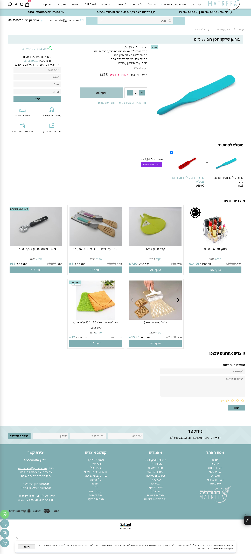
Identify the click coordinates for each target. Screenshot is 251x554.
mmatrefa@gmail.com (32, 468)
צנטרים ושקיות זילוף (95, 472)
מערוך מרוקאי (155, 472)
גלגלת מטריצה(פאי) (155, 322)
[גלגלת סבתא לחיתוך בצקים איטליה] (36, 245)
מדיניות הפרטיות (204, 548)
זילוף (96, 487)
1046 (211, 259)
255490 (137, 68)
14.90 (195, 263)
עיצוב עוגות (95, 491)
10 (174, 263)
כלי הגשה (95, 479)
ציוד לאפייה (95, 495)
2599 (92, 259)
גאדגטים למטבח (155, 475)
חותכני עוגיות (155, 468)
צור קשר (46, 4)
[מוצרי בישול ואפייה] (225, 5)
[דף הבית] (215, 494)
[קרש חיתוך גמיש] (155, 245)
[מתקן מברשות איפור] (215, 245)
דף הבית (196, 4)
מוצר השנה (75, 282)
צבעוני (154, 47)
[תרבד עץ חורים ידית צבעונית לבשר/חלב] (95, 245)
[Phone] (4, 524)
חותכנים (155, 491)
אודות (75, 4)
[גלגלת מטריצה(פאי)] (155, 318)
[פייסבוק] (15, 4)
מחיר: (143, 75)
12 (73, 337)
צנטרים (155, 483)
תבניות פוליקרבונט (155, 460)
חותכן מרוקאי (155, 487)
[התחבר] (21, 4)
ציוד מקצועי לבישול (96, 475)
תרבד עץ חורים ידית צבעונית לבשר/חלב (95, 249)
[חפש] (10, 4)
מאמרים (61, 4)
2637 (92, 332)
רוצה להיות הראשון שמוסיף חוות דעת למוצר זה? (119, 103)
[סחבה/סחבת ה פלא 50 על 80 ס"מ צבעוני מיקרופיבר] (95, 319)
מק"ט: (144, 68)
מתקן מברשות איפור (215, 249)
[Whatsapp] (4, 515)
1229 (152, 332)
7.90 (134, 263)
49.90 (136, 75)
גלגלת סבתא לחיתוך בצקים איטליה (36, 249)
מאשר (27, 546)
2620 (32, 259)
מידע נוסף (215, 472)
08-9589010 (31, 460)
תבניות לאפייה (155, 495)
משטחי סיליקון (96, 460)
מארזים (105, 4)
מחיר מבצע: (118, 74)
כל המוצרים (121, 4)
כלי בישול (153, 4)
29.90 (232, 263)
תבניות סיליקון (96, 499)
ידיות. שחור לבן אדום (19, 208)
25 (105, 74)
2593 (152, 259)
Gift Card (90, 4)
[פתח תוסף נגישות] (247, 520)
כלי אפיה (138, 4)
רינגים (95, 483)
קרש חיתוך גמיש (155, 249)
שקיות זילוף (155, 464)
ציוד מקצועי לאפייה (175, 4)
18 (13, 263)
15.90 (135, 337)
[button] (215, 269)
